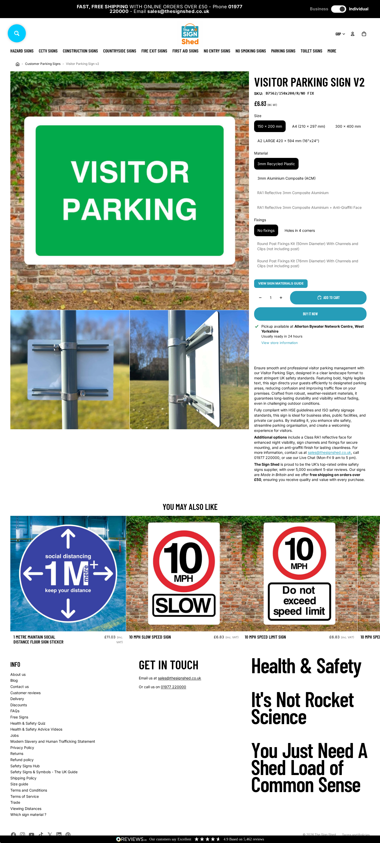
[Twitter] (50, 835)
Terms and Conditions (28, 790)
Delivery (17, 698)
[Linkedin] (59, 835)
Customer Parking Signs (42, 64)
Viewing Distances (25, 808)
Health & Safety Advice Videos (36, 729)
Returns (16, 753)
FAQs (14, 711)
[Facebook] (13, 835)
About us (18, 674)
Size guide (19, 784)
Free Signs (19, 717)
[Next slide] (364, 582)
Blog (14, 680)
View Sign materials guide (280, 283)
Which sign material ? (28, 814)
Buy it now (310, 314)
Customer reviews (25, 693)
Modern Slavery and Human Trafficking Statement (52, 741)
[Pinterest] (68, 835)
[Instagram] (22, 835)
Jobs (14, 735)
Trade (15, 802)
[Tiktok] (41, 835)
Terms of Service (24, 796)
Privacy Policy (22, 747)
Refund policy (22, 759)
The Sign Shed (325, 835)
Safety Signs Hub (25, 766)
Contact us (19, 686)
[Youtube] (31, 835)
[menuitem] (332, 51)
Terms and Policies (356, 835)
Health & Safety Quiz (27, 723)
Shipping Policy (23, 778)
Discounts (18, 705)
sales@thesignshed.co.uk (329, 452)
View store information (279, 343)
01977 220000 (173, 687)
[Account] (352, 34)
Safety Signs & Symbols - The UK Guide (44, 772)
